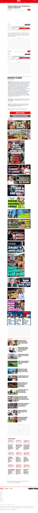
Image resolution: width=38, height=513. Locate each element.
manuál (28, 481)
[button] (30, 488)
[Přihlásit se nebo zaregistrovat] (36, 0)
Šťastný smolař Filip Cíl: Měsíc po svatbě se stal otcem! (22, 412)
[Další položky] (37, 2)
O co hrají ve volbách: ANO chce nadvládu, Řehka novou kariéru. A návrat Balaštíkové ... (19, 321)
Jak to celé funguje (19, 29)
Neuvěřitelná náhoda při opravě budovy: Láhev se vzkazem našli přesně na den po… (23, 398)
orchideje (14, 482)
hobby (8, 481)
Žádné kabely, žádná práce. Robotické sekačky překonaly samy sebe (23, 391)
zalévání (15, 481)
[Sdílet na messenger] (27, 24)
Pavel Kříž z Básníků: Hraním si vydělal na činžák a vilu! (23, 376)
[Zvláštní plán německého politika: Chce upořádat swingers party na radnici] (13, 371)
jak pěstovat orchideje (17, 482)
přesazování (20, 481)
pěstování (10, 481)
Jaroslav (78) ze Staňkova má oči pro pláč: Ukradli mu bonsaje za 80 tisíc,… (23, 405)
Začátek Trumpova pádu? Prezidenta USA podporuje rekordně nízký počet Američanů (23, 349)
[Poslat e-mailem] (29, 24)
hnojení (18, 481)
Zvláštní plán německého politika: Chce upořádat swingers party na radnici (23, 370)
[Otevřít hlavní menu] (0, 0)
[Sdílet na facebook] (25, 24)
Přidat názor (20, 113)
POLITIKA (10, 312)
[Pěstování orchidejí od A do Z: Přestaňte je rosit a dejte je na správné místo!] (16, 16)
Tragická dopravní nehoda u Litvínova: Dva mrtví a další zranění (23, 355)
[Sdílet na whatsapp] (28, 24)
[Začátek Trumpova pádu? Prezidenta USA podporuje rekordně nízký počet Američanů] (13, 349)
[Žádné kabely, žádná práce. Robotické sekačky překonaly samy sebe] (13, 392)
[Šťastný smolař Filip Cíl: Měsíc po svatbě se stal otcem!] (13, 412)
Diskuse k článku (14, 77)
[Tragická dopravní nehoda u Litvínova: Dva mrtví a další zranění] (13, 356)
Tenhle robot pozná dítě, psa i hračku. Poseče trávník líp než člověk (23, 362)
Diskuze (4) (9, 24)
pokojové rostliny (24, 481)
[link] (4, 488)
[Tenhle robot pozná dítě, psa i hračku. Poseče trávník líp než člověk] (13, 364)
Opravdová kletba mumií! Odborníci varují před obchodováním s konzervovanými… (23, 384)
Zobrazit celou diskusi (20, 116)
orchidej (13, 481)
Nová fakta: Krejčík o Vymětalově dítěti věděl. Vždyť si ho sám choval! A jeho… (22, 342)
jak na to (8, 482)
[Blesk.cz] (19, 0)
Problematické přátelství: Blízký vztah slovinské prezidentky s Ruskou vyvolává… (23, 419)
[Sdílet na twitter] (26, 24)
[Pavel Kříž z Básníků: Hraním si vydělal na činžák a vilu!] (13, 378)
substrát (11, 482)
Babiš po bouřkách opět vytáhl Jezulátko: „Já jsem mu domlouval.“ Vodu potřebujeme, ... (11, 321)
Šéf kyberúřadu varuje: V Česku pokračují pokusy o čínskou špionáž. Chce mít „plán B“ (26, 321)
